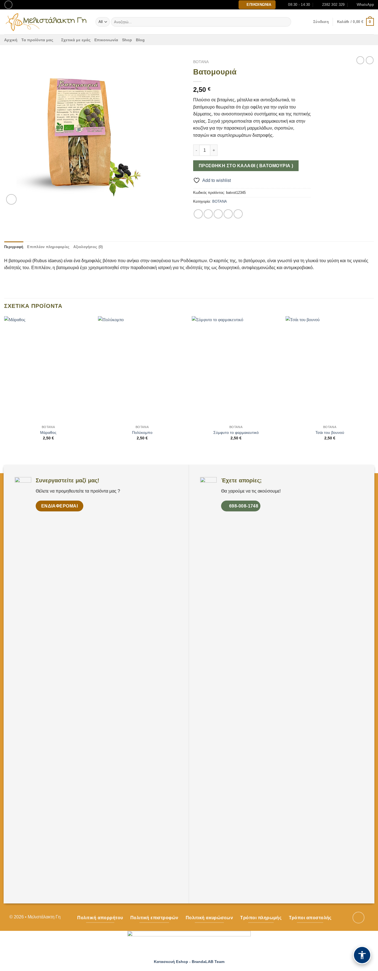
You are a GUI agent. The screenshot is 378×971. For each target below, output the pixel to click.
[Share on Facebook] (198, 213)
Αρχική (10, 40)
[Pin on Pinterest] (228, 213)
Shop (127, 40)
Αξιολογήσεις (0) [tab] (88, 247)
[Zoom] (11, 199)
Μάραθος (48, 432)
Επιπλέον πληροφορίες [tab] (48, 247)
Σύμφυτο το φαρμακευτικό (236, 432)
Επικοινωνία (106, 40)
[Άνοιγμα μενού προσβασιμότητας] (362, 955)
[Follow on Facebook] (8, 5)
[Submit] (286, 22)
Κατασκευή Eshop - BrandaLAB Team (189, 961)
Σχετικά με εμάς (75, 40)
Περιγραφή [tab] (13, 247)
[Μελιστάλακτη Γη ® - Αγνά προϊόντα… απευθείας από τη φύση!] (45, 21)
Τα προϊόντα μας (37, 40)
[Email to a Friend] (218, 213)
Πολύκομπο (142, 432)
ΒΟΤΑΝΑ (201, 62)
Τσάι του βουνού (329, 432)
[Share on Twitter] (208, 213)
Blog (140, 40)
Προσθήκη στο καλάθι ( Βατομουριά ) (246, 165)
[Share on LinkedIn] (238, 213)
